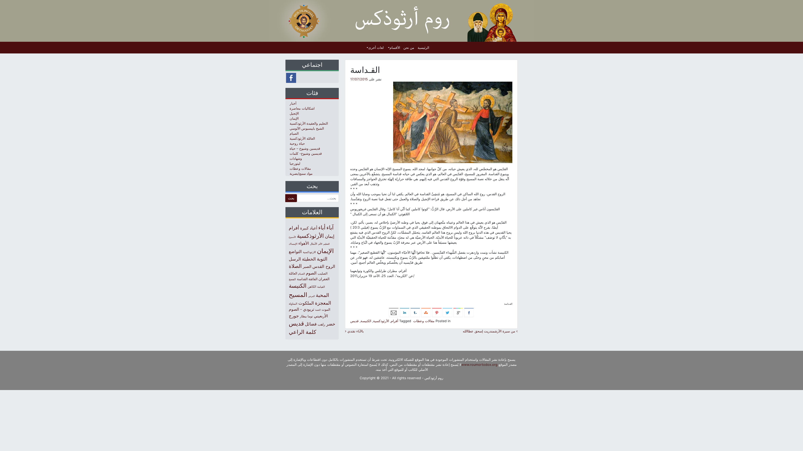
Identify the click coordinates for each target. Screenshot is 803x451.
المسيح (298, 294)
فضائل (311, 324)
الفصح (292, 279)
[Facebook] (291, 77)
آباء (330, 227)
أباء (321, 227)
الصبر (307, 266)
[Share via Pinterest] (436, 312)
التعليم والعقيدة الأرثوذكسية (309, 123)
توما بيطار (306, 316)
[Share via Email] (393, 312)
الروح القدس (323, 266)
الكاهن (312, 287)
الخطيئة (309, 259)
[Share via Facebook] (469, 312)
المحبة (322, 295)
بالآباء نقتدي (355, 331)
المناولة (293, 303)
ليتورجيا (295, 163)
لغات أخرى (376, 48)
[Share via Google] (458, 312)
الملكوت (306, 303)
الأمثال (313, 243)
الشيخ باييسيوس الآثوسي (307, 128)
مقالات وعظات (424, 321)
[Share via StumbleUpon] (426, 312)
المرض (311, 296)
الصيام (294, 133)
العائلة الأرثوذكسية (302, 138)
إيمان (329, 236)
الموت (326, 309)
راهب (321, 324)
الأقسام (395, 48)
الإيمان (294, 118)
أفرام (394, 321)
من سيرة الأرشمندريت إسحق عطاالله (489, 331)
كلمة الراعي (302, 332)
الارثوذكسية (309, 252)
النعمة (318, 309)
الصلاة (295, 266)
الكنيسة (366, 321)
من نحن (408, 48)
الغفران (324, 279)
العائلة (293, 273)
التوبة (322, 259)
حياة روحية (297, 143)
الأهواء (303, 243)
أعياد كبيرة (308, 228)
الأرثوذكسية (381, 321)
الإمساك (293, 243)
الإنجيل (294, 113)
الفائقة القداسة (307, 279)
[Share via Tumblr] (415, 312)
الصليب (322, 273)
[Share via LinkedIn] (404, 312)
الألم (320, 244)
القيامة (321, 286)
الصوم (311, 273)
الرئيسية (423, 48)
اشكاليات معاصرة (302, 108)
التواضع (295, 251)
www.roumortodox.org (479, 364)
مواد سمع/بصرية (301, 173)
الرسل (295, 259)
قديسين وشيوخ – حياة (305, 148)
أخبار (293, 103)
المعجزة (323, 303)
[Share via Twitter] (447, 312)
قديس (354, 321)
